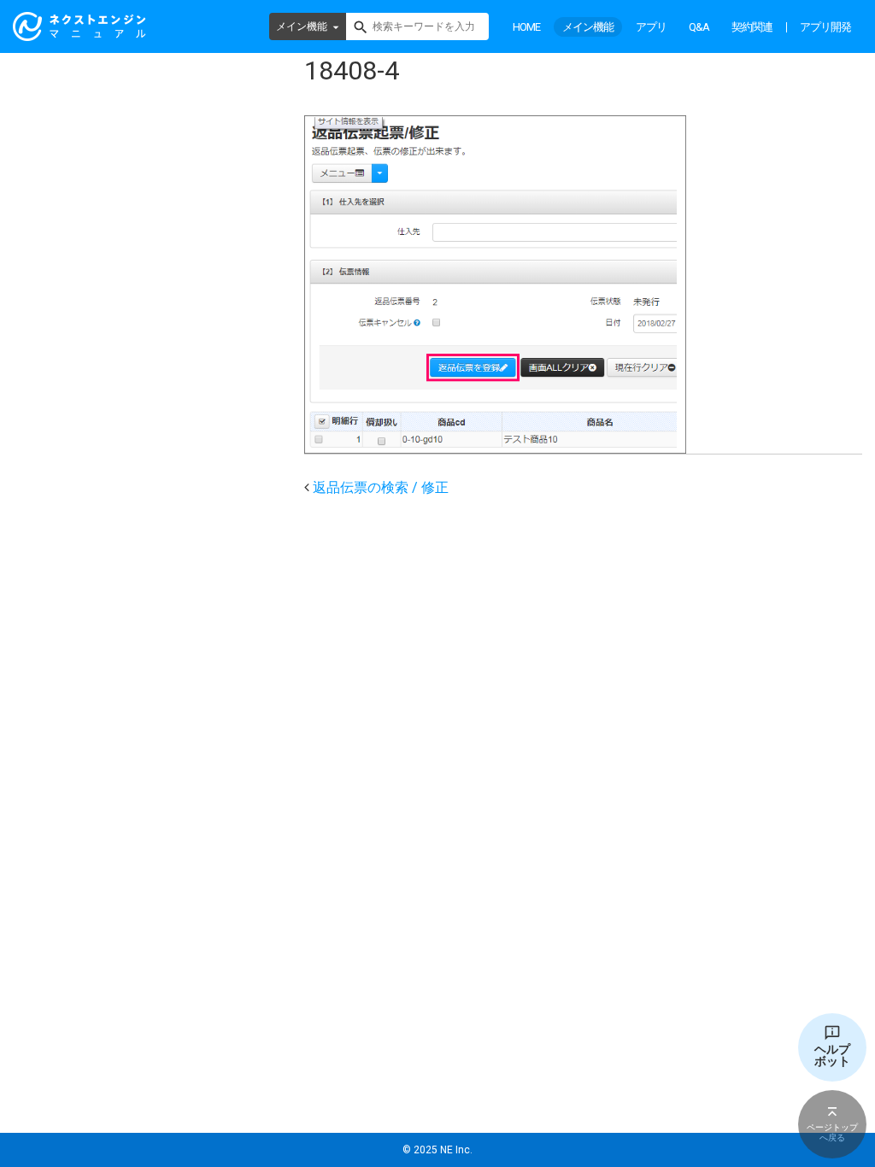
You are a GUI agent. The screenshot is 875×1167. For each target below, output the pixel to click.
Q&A (699, 27)
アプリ (651, 27)
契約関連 (751, 27)
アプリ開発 (825, 27)
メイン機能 (301, 26)
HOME (526, 27)
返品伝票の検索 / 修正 (381, 487)
